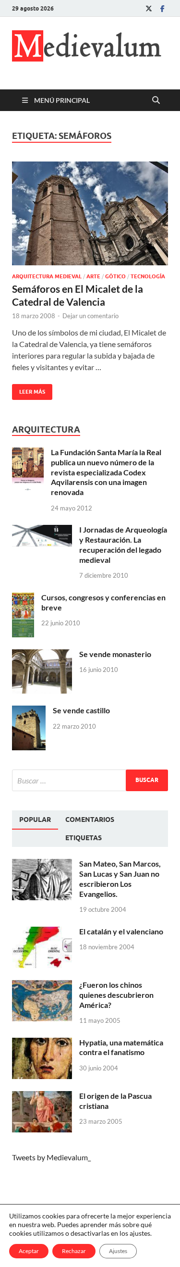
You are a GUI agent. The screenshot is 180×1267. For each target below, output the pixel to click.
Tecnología (148, 276)
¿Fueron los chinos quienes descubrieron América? (116, 994)
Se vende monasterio (115, 653)
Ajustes (118, 1251)
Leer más (28, 389)
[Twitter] (149, 8)
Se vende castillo (81, 710)
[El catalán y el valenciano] (42, 932)
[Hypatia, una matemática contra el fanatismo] (42, 1043)
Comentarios (89, 819)
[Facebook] (162, 8)
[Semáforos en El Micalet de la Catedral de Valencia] (90, 213)
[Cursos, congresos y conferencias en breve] (23, 598)
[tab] (35, 820)
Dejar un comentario (90, 316)
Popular (35, 819)
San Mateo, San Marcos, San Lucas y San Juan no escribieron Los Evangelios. (120, 878)
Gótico (115, 276)
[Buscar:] (90, 780)
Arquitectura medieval (47, 276)
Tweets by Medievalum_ (51, 1157)
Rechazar (74, 1251)
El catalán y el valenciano (121, 931)
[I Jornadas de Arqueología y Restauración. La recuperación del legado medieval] (42, 530)
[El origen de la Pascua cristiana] (42, 1096)
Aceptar (29, 1251)
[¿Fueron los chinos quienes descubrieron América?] (42, 985)
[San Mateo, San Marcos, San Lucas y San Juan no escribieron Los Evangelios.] (42, 864)
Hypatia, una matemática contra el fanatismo (121, 1047)
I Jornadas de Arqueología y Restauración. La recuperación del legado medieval (123, 544)
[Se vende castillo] (29, 711)
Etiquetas (83, 838)
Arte (93, 276)
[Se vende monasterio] (42, 654)
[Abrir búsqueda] (156, 100)
